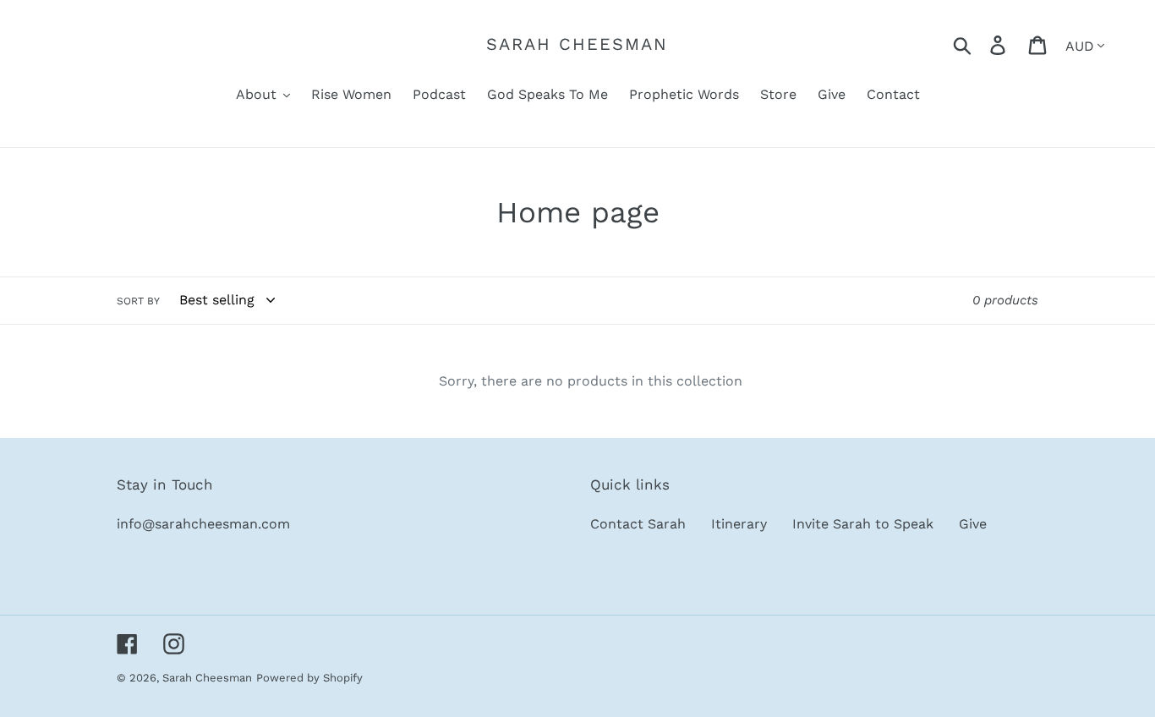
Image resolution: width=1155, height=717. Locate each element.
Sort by (138, 301)
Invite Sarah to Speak (862, 524)
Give (973, 524)
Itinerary (739, 524)
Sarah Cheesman (577, 44)
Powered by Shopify (309, 677)
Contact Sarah (638, 524)
